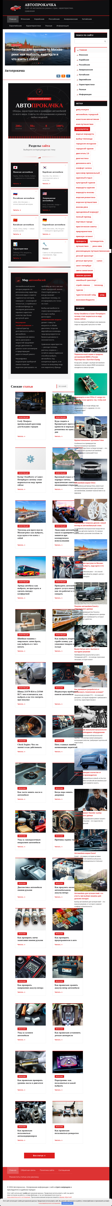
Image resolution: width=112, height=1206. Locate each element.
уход (102, 295)
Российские (54, 19)
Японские (25, 19)
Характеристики (33, 26)
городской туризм (85, 148)
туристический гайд (86, 295)
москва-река (82, 207)
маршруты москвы (85, 192)
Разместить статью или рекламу (24, 1177)
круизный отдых (84, 178)
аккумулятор (82, 129)
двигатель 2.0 (82, 153)
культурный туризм (85, 182)
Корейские (39, 19)
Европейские (15, 26)
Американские (71, 19)
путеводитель (97, 241)
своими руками (83, 275)
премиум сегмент (84, 236)
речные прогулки (84, 261)
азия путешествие (84, 124)
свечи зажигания (84, 270)
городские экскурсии (86, 143)
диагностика (82, 158)
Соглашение (64, 1170)
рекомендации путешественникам (93, 251)
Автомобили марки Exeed (85, 853)
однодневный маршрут (87, 212)
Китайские (87, 19)
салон (99, 261)
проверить (81, 241)
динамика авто (83, 163)
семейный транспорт (86, 280)
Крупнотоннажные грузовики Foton (89, 440)
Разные (48, 26)
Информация (63, 26)
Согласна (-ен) (67, 1203)
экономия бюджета (85, 300)
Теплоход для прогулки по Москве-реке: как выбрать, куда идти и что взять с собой (89, 566)
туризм (79, 290)
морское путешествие (86, 202)
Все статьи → (39, 1155)
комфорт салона (84, 168)
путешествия (82, 246)
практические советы (86, 226)
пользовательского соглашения (18, 1197)
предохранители (84, 231)
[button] (32, 63)
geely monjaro (82, 109)
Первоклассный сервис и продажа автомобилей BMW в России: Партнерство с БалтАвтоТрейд (88, 357)
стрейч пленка (83, 285)
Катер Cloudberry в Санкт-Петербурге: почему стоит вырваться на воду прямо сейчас (90, 316)
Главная (12, 19)
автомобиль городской (87, 114)
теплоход (98, 285)
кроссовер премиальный (88, 173)
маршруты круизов (85, 187)
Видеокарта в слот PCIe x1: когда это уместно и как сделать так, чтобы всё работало (90, 400)
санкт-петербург (84, 265)
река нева (97, 246)
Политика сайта (47, 1170)
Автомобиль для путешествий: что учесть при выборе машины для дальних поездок (88, 896)
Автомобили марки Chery (84, 483)
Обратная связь (28, 1170)
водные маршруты (85, 134)
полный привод (83, 217)
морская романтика (85, 197)
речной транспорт (84, 256)
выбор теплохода (84, 139)
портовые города (84, 222)
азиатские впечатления (87, 119)
